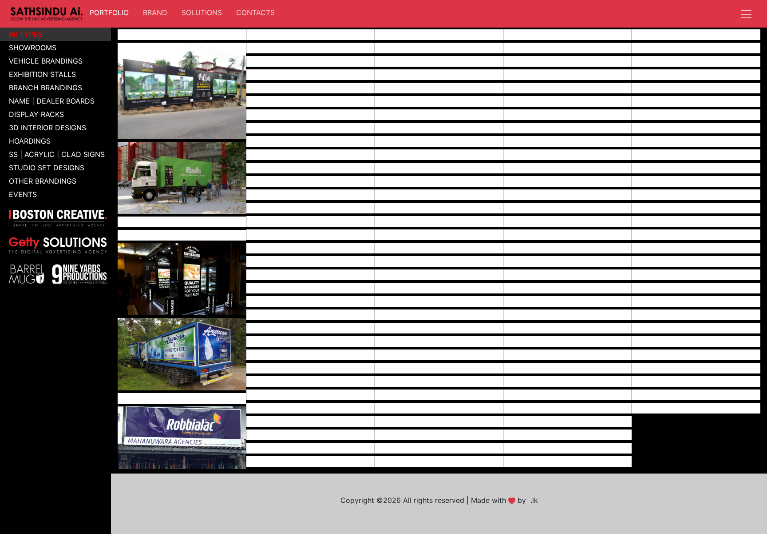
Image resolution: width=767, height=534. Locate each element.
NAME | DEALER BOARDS (52, 100)
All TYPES (25, 34)
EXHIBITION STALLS (42, 74)
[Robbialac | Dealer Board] (182, 437)
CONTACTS (255, 12)
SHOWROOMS (32, 47)
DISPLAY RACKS (36, 114)
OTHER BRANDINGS (42, 181)
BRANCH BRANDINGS (45, 87)
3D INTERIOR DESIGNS (47, 127)
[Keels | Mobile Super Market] (182, 177)
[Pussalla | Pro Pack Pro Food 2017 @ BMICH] (182, 278)
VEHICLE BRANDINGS (46, 60)
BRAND (155, 12)
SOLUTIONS (202, 12)
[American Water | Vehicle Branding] (182, 353)
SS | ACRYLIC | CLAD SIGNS (57, 154)
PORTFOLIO (111, 12)
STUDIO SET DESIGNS (46, 167)
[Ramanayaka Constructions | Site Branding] (182, 90)
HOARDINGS (30, 141)
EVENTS (23, 194)
